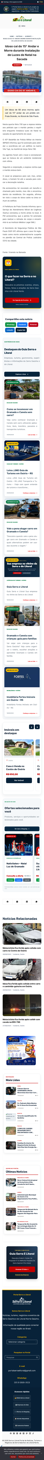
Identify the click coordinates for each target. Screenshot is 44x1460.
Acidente (17, 65)
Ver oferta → (27, 875)
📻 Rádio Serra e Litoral (22, 1398)
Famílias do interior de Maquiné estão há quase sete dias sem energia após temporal (27, 1146)
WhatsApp (11, 324)
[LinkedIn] (27, 102)
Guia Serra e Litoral (17, 586)
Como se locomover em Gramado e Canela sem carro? (20, 412)
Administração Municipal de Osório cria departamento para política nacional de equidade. (27, 1198)
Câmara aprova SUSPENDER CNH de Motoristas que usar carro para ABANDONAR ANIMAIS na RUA (27, 1092)
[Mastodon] (27, 1433)
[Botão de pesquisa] (37, 1357)
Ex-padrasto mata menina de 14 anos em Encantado (27, 1104)
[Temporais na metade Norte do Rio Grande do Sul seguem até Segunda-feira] (11, 1212)
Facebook (22, 324)
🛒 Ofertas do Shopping (22, 1411)
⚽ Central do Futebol (22, 1425)
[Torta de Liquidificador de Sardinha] (11, 1117)
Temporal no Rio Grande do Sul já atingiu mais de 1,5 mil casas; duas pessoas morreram (27, 1227)
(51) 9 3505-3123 (22, 1382)
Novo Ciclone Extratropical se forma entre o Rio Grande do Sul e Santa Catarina (27, 1183)
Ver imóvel (19, 780)
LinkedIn (10, 330)
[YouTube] (17, 1433)
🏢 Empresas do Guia (22, 1405)
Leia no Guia (32, 435)
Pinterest (33, 324)
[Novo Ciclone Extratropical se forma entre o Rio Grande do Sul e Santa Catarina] (11, 1182)
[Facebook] (7, 102)
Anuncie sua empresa (22, 1275)
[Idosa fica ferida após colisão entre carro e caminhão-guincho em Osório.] (22, 969)
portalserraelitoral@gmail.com (22, 1370)
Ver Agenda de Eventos (22, 300)
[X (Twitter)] (17, 102)
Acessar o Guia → (22, 1269)
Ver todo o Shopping (22, 829)
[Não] (41, 1453)
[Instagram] (14, 1433)
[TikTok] (33, 1433)
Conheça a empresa (30, 493)
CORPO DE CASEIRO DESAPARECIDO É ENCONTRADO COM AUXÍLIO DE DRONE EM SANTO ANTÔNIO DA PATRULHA (25, 1133)
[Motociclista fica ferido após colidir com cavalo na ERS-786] (22, 1005)
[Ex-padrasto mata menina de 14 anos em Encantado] (11, 1104)
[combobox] (20, 1357)
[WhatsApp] (36, 102)
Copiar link (21, 330)
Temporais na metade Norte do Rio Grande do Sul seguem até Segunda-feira (27, 1211)
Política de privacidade (26, 1457)
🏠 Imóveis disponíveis (22, 1418)
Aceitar (13, 1457)
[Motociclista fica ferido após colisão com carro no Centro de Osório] (22, 934)
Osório (22, 954)
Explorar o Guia (22, 374)
